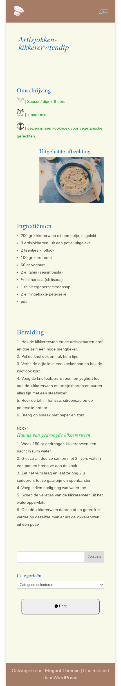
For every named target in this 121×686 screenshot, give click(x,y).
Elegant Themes (62, 670)
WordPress (65, 677)
